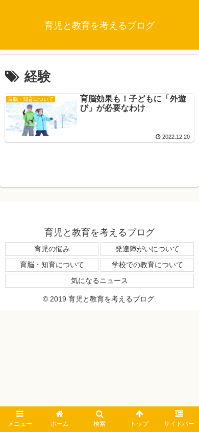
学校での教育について (147, 265)
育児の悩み (52, 249)
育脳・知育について (52, 265)
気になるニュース (99, 280)
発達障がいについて (147, 249)
